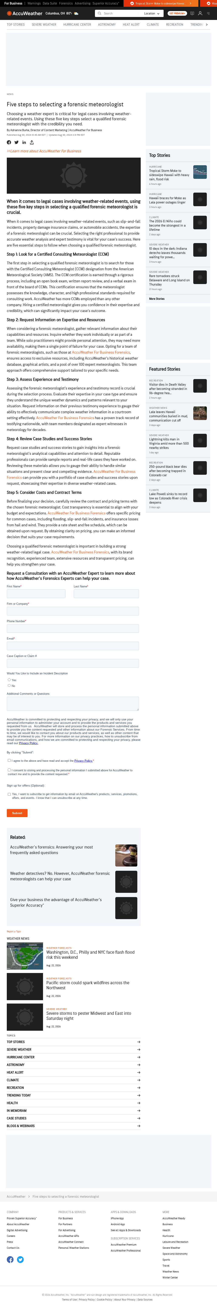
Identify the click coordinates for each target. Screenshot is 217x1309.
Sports (166, 1259)
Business (168, 1224)
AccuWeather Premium (123, 1244)
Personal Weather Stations (73, 1248)
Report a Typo (14, 931)
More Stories (156, 299)
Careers (11, 1236)
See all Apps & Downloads (126, 1230)
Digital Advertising (17, 1230)
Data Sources (145, 1299)
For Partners (65, 1224)
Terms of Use (69, 1299)
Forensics (66, 3)
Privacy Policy (87, 1299)
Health (166, 1230)
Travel (166, 1265)
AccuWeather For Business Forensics (101, 352)
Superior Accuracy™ (106, 3)
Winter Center (170, 1277)
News (10, 94)
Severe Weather (56, 1009)
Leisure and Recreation (175, 1242)
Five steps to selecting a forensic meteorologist (66, 1197)
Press (10, 1242)
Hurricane (168, 1236)
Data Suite (50, 3)
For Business (13, 3)
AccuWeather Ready (174, 1218)
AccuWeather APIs (68, 1236)
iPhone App (117, 1218)
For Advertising (66, 1230)
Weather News (171, 1271)
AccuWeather (16, 1197)
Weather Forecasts (58, 948)
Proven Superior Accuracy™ (22, 1218)
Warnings (34, 3)
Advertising (82, 3)
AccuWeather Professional (126, 1250)
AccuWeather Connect (70, 1242)
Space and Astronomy (175, 1254)
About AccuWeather (18, 1224)
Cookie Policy (105, 1299)
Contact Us (13, 1248)
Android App (118, 1224)
